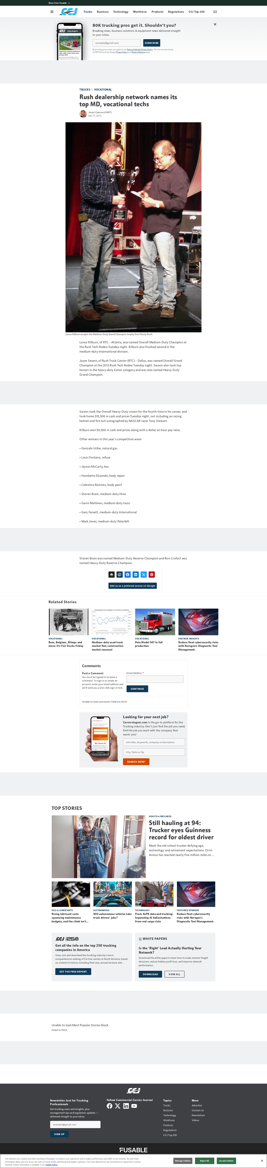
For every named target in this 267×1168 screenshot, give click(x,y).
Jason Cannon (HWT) (100, 112)
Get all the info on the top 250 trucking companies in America (85, 947)
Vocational (103, 89)
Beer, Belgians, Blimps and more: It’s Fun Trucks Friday (66, 644)
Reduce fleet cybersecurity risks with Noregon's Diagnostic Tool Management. (198, 646)
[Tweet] (144, 574)
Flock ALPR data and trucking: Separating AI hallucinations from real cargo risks (154, 917)
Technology (142, 910)
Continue (137, 688)
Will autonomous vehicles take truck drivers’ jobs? (112, 915)
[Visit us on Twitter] (118, 1105)
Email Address (135, 673)
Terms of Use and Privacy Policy (140, 49)
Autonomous (101, 910)
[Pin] (152, 574)
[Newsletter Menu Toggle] (215, 12)
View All (174, 974)
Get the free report (73, 971)
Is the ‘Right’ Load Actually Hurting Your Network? (170, 950)
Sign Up (59, 1134)
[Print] (111, 574)
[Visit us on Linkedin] (126, 1105)
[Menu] (52, 12)
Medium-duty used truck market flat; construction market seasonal (107, 646)
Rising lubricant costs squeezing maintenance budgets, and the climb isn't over (69, 917)
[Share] (128, 574)
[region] (133, 1161)
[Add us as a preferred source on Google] (120, 574)
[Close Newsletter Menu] (215, 24)
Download (150, 974)
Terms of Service (138, 52)
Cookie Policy (51, 1165)
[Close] (262, 1160)
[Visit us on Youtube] (134, 1105)
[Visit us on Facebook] (109, 1105)
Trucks (84, 89)
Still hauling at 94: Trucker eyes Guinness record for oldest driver (181, 830)
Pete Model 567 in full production (149, 644)
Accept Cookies (226, 1160)
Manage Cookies (183, 1160)
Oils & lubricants (62, 910)
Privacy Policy (122, 52)
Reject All (204, 1160)
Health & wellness (160, 816)
